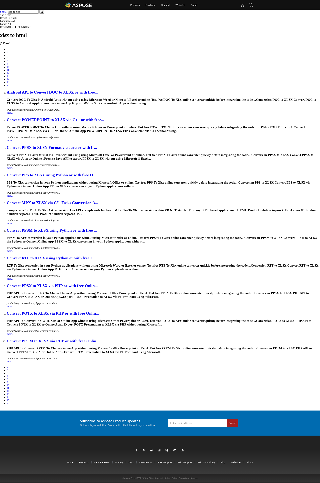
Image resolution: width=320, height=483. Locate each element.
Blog (222, 462)
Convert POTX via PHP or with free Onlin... (53, 313)
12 (8, 73)
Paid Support (185, 462)
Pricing (119, 462)
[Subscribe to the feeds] (183, 450)
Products (135, 5)
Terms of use (184, 478)
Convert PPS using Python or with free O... (51, 175)
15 (8, 82)
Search (3, 11)
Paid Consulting (206, 462)
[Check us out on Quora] (168, 450)
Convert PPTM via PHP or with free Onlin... (53, 341)
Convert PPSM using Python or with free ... (52, 230)
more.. (10, 112)
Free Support (165, 462)
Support (165, 5)
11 (8, 70)
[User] (242, 5)
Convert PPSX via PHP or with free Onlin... (52, 286)
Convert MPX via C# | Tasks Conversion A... (52, 203)
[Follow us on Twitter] (144, 450)
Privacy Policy (171, 478)
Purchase (151, 5)
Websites (180, 5)
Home (70, 462)
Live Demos (145, 462)
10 (8, 67)
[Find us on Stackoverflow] (160, 450)
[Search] (251, 5)
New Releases (102, 462)
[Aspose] (78, 5)
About (194, 5)
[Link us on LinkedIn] (152, 450)
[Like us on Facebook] (137, 450)
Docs (131, 462)
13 (8, 76)
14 (8, 79)
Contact (194, 478)
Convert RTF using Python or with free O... (52, 258)
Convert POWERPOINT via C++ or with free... (55, 120)
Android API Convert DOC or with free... (52, 92)
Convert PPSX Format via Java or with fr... (52, 147)
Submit (232, 423)
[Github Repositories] (175, 450)
